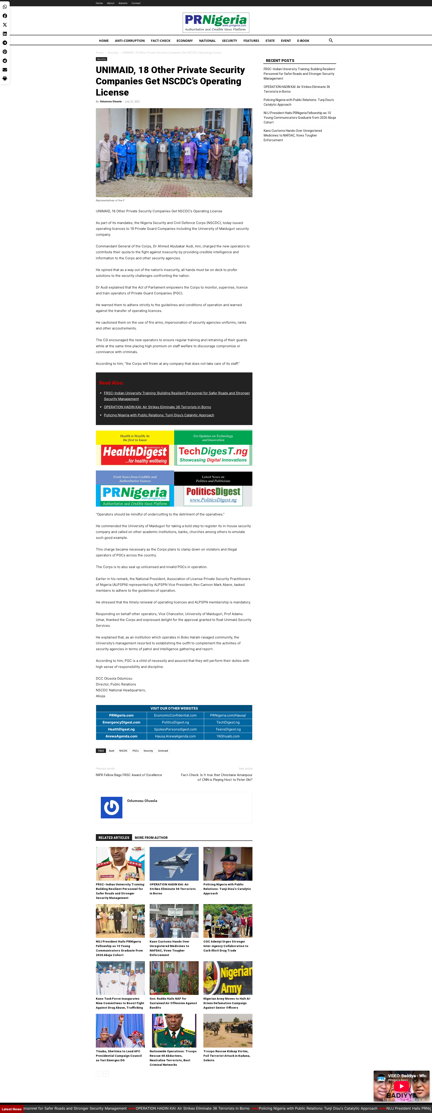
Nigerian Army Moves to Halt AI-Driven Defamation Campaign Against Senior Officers (227, 1003)
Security (229, 40)
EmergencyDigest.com (121, 722)
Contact (136, 3)
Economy (185, 40)
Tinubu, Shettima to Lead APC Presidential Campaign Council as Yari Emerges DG (119, 1056)
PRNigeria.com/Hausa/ (228, 715)
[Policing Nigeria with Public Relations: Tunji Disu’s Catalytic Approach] (227, 864)
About (110, 3)
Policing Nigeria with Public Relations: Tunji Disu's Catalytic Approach (290, 1108)
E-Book (303, 40)
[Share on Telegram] (5, 42)
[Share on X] (5, 24)
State (270, 40)
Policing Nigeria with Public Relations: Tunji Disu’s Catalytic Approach (159, 415)
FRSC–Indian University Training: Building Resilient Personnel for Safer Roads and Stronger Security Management (299, 73)
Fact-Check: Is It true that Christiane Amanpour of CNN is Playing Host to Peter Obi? (216, 777)
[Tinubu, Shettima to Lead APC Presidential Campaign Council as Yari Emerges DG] (120, 1031)
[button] (330, 41)
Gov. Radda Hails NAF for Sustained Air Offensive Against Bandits (173, 1003)
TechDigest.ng (228, 722)
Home (99, 3)
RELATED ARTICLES (114, 838)
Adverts (123, 3)
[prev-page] (98, 1074)
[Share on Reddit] (5, 60)
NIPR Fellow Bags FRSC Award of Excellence (129, 775)
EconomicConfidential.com (175, 715)
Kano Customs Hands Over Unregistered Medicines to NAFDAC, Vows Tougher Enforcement (293, 135)
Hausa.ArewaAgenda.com (175, 736)
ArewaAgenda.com (121, 736)
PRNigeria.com (121, 715)
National (207, 40)
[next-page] (106, 1074)
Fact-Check (160, 40)
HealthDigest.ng (121, 729)
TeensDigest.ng (228, 729)
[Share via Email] (5, 69)
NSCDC (123, 750)
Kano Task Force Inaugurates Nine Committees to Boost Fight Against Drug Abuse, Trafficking (120, 1003)
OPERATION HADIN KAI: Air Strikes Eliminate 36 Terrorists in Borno (157, 407)
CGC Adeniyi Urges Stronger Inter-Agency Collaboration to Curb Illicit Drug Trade (225, 946)
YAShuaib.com (228, 736)
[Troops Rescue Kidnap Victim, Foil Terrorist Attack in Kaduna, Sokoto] (227, 1031)
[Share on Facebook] (5, 15)
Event (286, 40)
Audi (111, 750)
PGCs (136, 750)
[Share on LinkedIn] (5, 33)
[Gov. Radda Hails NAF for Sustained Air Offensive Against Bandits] (174, 978)
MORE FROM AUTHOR (151, 838)
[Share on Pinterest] (5, 51)
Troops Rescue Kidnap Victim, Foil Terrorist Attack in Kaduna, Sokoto (226, 1056)
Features (251, 40)
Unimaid (163, 750)
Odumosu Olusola (111, 101)
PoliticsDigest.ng (175, 722)
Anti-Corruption (130, 40)
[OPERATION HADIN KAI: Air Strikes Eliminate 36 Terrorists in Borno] (174, 864)
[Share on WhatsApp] (5, 6)
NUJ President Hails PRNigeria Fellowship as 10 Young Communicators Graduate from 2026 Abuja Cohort (300, 117)
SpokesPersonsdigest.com (175, 729)
